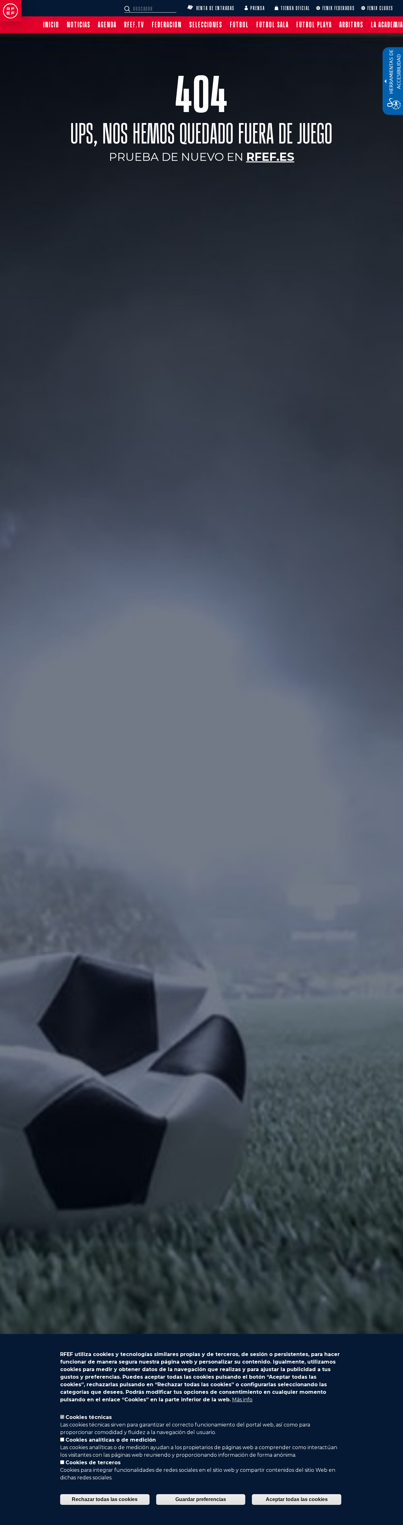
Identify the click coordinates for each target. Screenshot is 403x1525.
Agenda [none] (107, 24)
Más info (242, 1400)
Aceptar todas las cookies (297, 1499)
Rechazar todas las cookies (105, 1499)
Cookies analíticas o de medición (110, 1440)
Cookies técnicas (88, 1417)
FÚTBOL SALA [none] (272, 24)
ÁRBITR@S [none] (351, 24)
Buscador (128, 9)
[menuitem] (51, 24)
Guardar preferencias (200, 1499)
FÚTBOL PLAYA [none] (314, 24)
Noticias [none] (78, 24)
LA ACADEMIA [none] (387, 24)
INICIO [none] (51, 24)
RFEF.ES (270, 157)
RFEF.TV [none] (134, 24)
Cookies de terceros (93, 1463)
